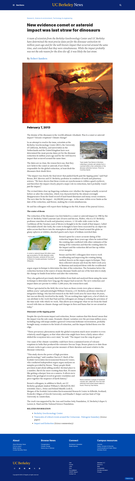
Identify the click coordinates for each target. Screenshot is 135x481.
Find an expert (17, 446)
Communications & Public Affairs (107, 448)
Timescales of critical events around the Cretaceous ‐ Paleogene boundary (67, 417)
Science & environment (43, 18)
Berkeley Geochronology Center (48, 413)
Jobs (70, 466)
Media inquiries (73, 446)
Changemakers (45, 444)
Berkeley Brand (101, 450)
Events (71, 464)
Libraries (99, 444)
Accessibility (100, 468)
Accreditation (73, 470)
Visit (70, 462)
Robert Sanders (38, 58)
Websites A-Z (101, 462)
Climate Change (45, 446)
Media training (17, 448)
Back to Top (129, 478)
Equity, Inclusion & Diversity (105, 446)
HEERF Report (73, 472)
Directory (100, 464)
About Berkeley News (19, 444)
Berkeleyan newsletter (75, 444)
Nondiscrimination (102, 470)
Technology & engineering (62, 18)
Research (30, 18)
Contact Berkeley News (20, 450)
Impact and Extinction (44, 423)
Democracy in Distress (47, 448)
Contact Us (72, 474)
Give (70, 468)
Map (98, 466)
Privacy (99, 472)
